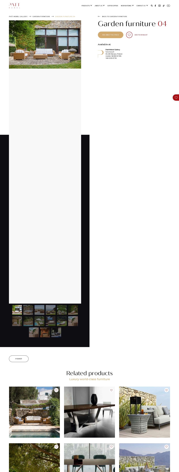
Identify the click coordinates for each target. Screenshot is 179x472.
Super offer (112, 6)
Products (86, 6)
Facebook (155, 6)
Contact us (141, 6)
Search (152, 6)
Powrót (18, 359)
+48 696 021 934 (116, 56)
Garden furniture (41, 16)
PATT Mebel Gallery (18, 16)
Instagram (159, 6)
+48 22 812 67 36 (111, 58)
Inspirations (126, 6)
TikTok (164, 6)
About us (98, 6)
